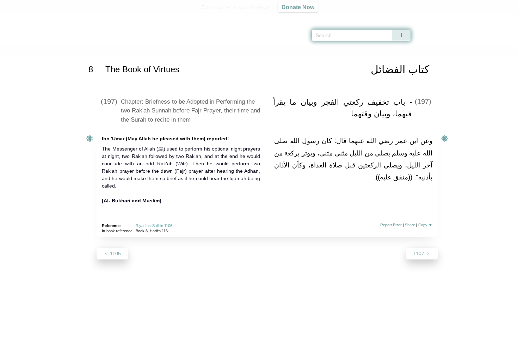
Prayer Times (476, 17)
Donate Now (298, 7)
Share (410, 225)
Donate (305, 330)
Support (225, 330)
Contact (281, 330)
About (184, 330)
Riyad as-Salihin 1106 (154, 225)
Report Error (391, 225)
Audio (500, 17)
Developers (253, 330)
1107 (419, 253)
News (203, 330)
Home (97, 50)
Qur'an (430, 17)
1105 (115, 253)
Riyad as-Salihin (124, 50)
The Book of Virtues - (181, 50)
